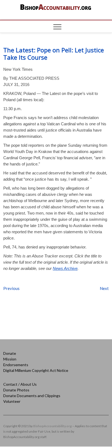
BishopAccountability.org (52, 426)
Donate (9, 353)
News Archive (65, 268)
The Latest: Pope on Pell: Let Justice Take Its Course (53, 53)
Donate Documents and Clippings (31, 395)
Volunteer (11, 401)
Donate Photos (16, 390)
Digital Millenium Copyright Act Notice (35, 370)
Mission (9, 359)
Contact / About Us (20, 384)
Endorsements (15, 364)
